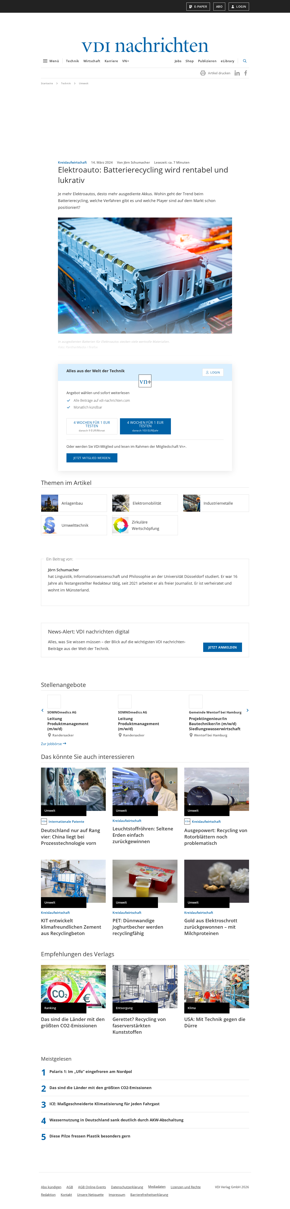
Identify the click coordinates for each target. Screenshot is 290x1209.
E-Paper (200, 6)
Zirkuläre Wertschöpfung (145, 525)
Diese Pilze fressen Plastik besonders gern (89, 1136)
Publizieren (207, 61)
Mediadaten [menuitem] (157, 1186)
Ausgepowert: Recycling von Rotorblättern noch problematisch (215, 836)
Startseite (47, 83)
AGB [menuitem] (69, 1187)
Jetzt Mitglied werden (91, 458)
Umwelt (84, 83)
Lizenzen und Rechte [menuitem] (186, 1187)
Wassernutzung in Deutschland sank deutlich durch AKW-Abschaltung (116, 1119)
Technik (72, 61)
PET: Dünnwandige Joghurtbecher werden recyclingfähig (138, 926)
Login (241, 6)
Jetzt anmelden (222, 647)
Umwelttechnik (75, 525)
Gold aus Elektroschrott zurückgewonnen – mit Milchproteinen (210, 926)
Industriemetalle (218, 503)
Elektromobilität (147, 503)
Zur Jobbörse (51, 743)
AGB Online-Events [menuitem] (92, 1187)
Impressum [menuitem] (117, 1194)
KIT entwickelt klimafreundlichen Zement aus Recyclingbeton (71, 926)
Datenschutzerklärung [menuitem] (127, 1187)
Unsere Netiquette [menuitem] (90, 1194)
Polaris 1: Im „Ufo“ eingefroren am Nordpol (90, 1071)
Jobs (178, 61)
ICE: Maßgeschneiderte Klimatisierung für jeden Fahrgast (104, 1103)
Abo (219, 6)
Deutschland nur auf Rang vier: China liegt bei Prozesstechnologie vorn (70, 836)
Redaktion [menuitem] (48, 1194)
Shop (190, 61)
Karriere (111, 61)
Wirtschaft (91, 61)
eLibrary (227, 61)
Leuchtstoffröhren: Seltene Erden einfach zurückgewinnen (143, 834)
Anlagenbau (72, 503)
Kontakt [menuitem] (66, 1194)
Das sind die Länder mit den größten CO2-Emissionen (73, 1022)
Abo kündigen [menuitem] (51, 1187)
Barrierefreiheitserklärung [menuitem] (149, 1194)
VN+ (125, 61)
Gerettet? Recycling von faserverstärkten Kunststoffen (139, 1025)
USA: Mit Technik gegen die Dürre (214, 1022)
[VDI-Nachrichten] (145, 45)
